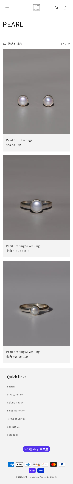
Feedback (12, 434)
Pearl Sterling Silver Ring (23, 246)
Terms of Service (16, 418)
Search (11, 386)
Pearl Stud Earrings (19, 140)
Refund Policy (15, 402)
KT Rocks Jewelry (31, 477)
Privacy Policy (15, 394)
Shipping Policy (16, 410)
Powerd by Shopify (48, 477)
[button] (7, 8)
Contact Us (13, 426)
